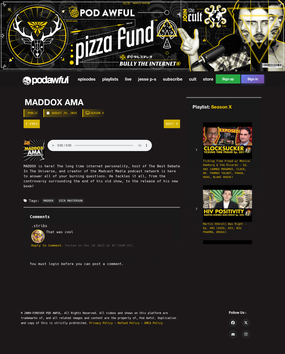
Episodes (87, 78)
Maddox (48, 201)
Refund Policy (129, 323)
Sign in (252, 79)
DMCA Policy (153, 323)
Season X (97, 113)
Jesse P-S (147, 78)
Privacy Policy (101, 323)
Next (171, 123)
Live (128, 78)
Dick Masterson (70, 201)
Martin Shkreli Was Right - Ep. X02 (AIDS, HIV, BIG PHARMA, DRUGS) (224, 227)
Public (33, 113)
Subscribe (172, 78)
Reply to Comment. (47, 245)
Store (208, 78)
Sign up (228, 79)
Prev (33, 123)
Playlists (110, 78)
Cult (192, 78)
